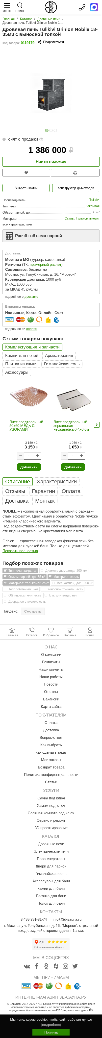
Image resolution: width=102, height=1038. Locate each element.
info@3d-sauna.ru (67, 919)
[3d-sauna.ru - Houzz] (56, 966)
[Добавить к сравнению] (75, 172)
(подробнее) (51, 1025)
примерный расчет (45, 264)
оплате (31, 329)
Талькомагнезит (88, 218)
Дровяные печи (48, 19)
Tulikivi (94, 200)
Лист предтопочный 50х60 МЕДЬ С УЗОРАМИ (26, 425)
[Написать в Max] (94, 7)
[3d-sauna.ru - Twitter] (75, 966)
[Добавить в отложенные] (26, 172)
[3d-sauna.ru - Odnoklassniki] (46, 966)
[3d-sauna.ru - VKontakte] (27, 966)
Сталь (69, 218)
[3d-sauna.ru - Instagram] (65, 966)
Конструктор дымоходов (75, 188)
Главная (8, 19)
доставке (31, 296)
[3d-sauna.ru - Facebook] (36, 966)
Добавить (29, 467)
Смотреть (32, 611)
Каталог (26, 19)
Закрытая (92, 206)
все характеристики (17, 224)
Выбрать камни (26, 188)
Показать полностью (20, 551)
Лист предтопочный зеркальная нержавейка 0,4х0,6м (71, 425)
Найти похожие (51, 161)
